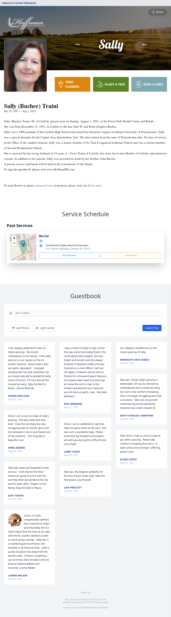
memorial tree (44, 185)
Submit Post (152, 327)
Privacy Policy (76, 602)
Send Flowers (131, 255)
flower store (95, 185)
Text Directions (69, 255)
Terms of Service (94, 602)
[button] (23, 243)
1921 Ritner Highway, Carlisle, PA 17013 (68, 248)
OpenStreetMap (89, 607)
